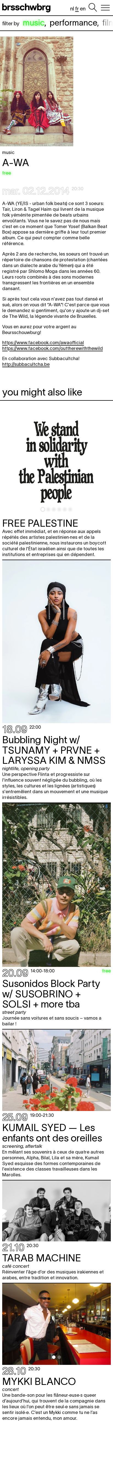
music (33, 22)
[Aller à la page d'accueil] (27, 7)
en (83, 9)
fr (77, 9)
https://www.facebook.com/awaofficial (43, 342)
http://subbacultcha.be (26, 364)
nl (72, 9)
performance (73, 22)
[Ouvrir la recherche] (93, 7)
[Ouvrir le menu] (105, 7)
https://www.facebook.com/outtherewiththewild (52, 348)
